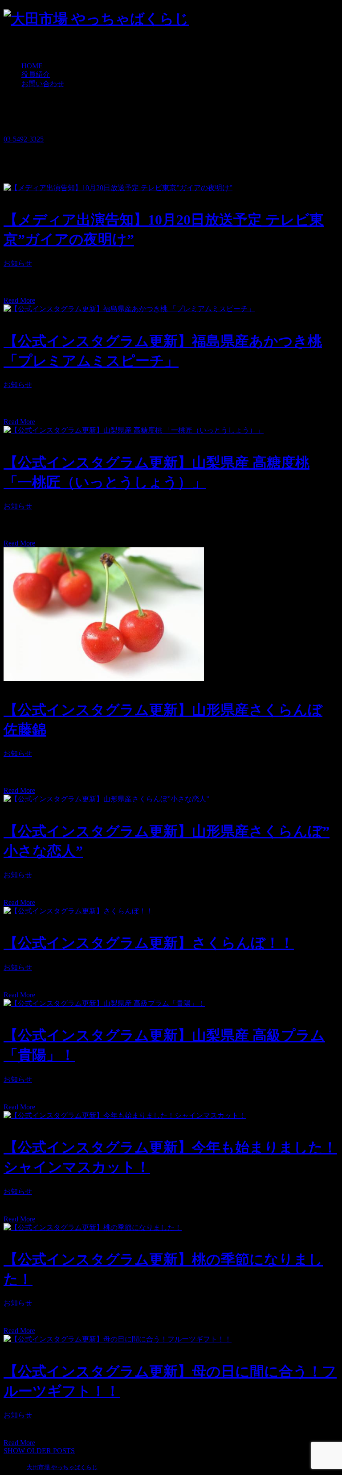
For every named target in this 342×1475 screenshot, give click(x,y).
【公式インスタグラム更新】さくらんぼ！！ (149, 943)
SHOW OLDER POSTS (39, 1450)
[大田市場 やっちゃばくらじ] (96, 19)
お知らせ (18, 263)
